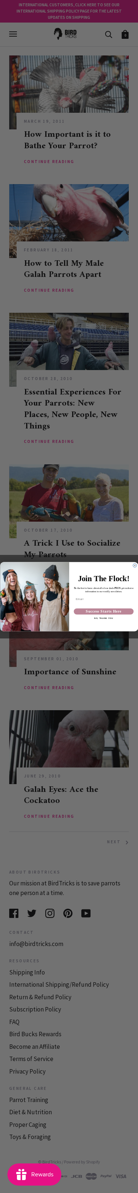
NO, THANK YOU (103, 618)
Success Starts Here (103, 611)
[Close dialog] (135, 565)
